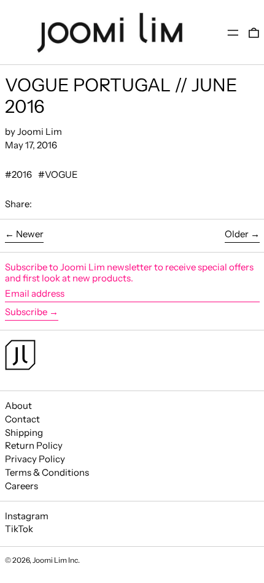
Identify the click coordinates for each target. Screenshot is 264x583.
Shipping (24, 432)
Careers (21, 486)
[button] (254, 32)
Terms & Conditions (47, 472)
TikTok (19, 529)
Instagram (27, 516)
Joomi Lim (50, 560)
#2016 (18, 174)
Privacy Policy (35, 459)
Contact (22, 419)
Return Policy (34, 445)
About (18, 405)
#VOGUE (58, 174)
